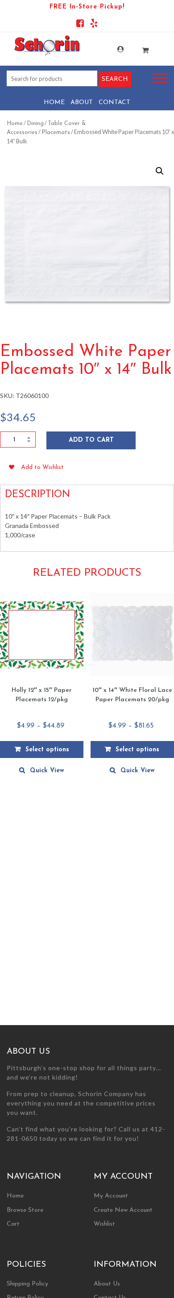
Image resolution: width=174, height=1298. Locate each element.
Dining (35, 123)
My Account (113, 49)
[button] (160, 171)
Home (54, 102)
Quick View (47, 770)
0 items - (138, 48)
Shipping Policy (27, 1284)
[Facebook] (80, 24)
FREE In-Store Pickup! (87, 7)
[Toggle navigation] (160, 78)
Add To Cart (91, 440)
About (81, 102)
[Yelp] (94, 24)
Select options (47, 749)
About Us (107, 1284)
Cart (13, 1224)
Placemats (55, 132)
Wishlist (104, 1224)
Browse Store (25, 1210)
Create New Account (123, 1210)
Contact (114, 102)
